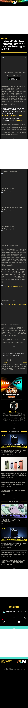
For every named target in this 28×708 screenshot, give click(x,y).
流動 (2, 523)
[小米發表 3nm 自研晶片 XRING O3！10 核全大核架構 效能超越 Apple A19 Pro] (14, 441)
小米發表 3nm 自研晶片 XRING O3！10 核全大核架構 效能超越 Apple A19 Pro (13, 544)
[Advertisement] (14, 20)
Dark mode (13, 353)
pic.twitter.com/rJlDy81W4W (11, 115)
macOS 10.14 (20, 353)
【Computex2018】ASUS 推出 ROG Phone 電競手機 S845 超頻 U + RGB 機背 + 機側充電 (7, 368)
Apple (7, 353)
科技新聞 (4, 38)
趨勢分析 (3, 486)
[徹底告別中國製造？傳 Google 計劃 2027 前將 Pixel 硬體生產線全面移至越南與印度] (14, 464)
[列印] (20, 75)
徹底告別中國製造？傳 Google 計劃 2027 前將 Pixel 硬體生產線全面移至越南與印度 (13, 474)
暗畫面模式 (17, 355)
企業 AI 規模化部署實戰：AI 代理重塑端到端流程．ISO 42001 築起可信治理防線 (13, 483)
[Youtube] (14, 423)
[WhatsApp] (10, 75)
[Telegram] (14, 75)
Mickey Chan (9, 72)
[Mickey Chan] (14, 405)
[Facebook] (7, 75)
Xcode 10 (11, 355)
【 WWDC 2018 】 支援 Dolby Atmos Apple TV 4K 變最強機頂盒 (21, 366)
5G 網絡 (3, 494)
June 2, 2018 (20, 120)
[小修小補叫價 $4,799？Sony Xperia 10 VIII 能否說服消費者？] (14, 511)
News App (5, 355)
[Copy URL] (17, 75)
